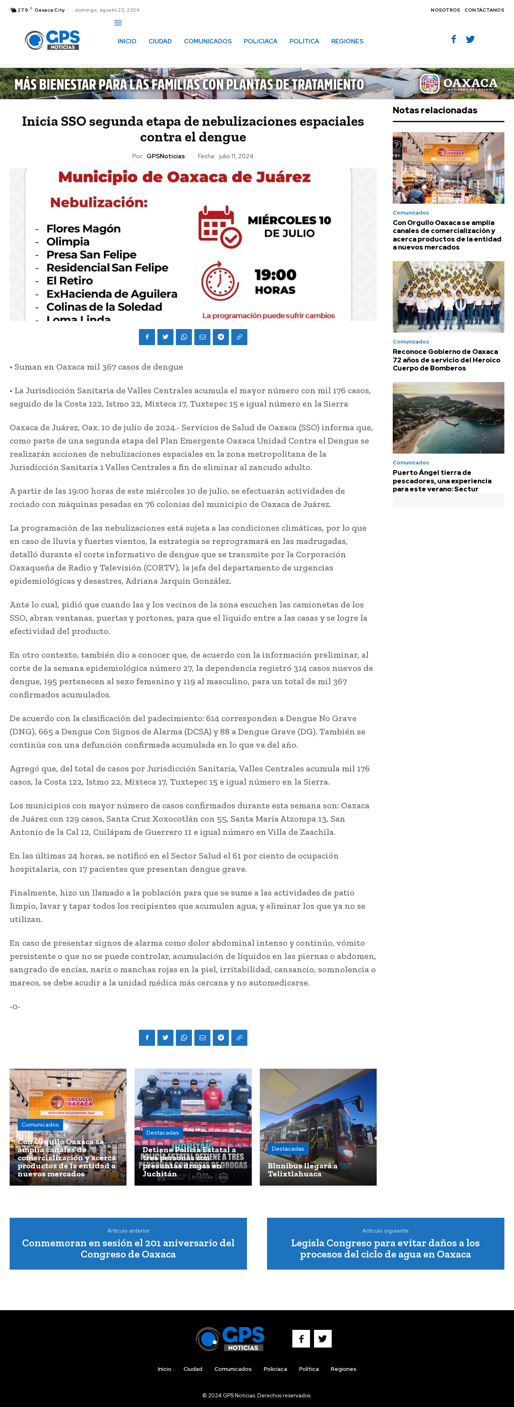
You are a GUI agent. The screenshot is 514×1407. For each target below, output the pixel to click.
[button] (123, 58)
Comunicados (40, 1124)
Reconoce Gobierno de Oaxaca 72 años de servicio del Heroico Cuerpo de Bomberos (446, 359)
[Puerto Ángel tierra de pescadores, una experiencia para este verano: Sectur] (448, 418)
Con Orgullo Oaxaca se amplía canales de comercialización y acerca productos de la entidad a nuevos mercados (447, 235)
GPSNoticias (166, 156)
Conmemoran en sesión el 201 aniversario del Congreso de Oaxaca (128, 1248)
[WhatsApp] (184, 337)
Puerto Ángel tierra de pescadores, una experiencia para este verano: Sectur (442, 480)
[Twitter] (470, 40)
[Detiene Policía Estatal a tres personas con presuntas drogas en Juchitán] (193, 1127)
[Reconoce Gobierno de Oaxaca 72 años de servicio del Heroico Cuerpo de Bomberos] (448, 297)
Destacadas (163, 1132)
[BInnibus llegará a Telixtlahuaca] (318, 1127)
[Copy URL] (239, 337)
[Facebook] (454, 40)
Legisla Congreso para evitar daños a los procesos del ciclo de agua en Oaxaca (385, 1248)
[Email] (202, 337)
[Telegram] (221, 337)
